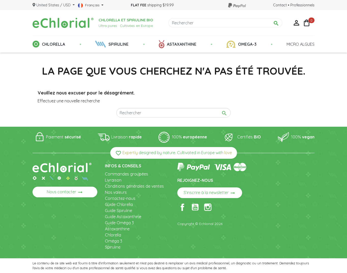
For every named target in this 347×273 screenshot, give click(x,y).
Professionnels (302, 5)
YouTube (195, 207)
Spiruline (112, 247)
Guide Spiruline (118, 210)
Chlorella (113, 234)
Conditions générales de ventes (134, 186)
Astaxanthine (117, 228)
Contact (280, 5)
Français (92, 5)
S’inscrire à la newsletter (210, 193)
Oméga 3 (113, 241)
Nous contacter (65, 192)
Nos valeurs (116, 192)
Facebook (182, 207)
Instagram (208, 207)
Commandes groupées (126, 173)
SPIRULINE (118, 44)
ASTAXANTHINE (181, 44)
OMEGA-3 (247, 44)
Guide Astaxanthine (123, 216)
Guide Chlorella (119, 204)
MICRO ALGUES (300, 44)
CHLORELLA (53, 44)
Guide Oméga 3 (119, 222)
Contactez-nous (120, 198)
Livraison (113, 180)
